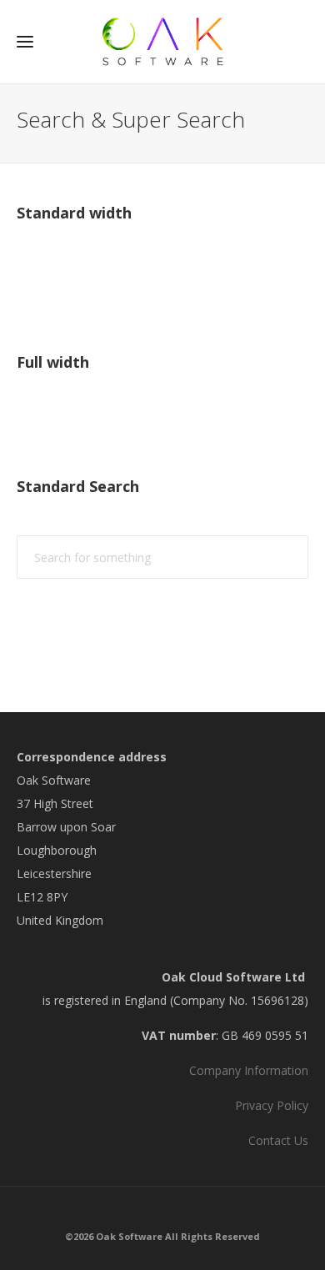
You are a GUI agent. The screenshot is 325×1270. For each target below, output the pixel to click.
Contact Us (278, 1140)
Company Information (248, 1070)
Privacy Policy (271, 1105)
